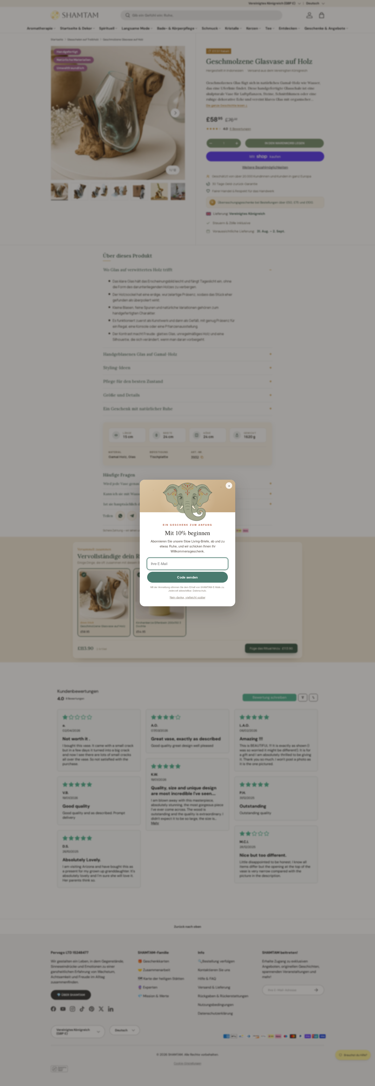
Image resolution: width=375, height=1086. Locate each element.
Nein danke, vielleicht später (187, 597)
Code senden (187, 577)
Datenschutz (199, 590)
